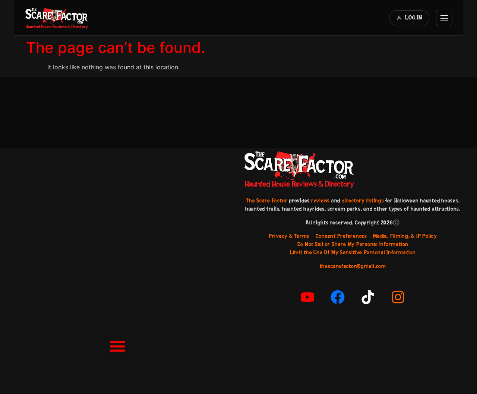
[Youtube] (307, 297)
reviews (320, 200)
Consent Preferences (341, 236)
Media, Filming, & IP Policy (405, 236)
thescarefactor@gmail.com (353, 266)
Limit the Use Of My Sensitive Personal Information (353, 252)
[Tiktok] (368, 297)
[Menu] (444, 18)
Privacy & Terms (289, 236)
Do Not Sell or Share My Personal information (352, 244)
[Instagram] (398, 297)
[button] (117, 346)
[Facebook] (337, 297)
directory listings (363, 200)
